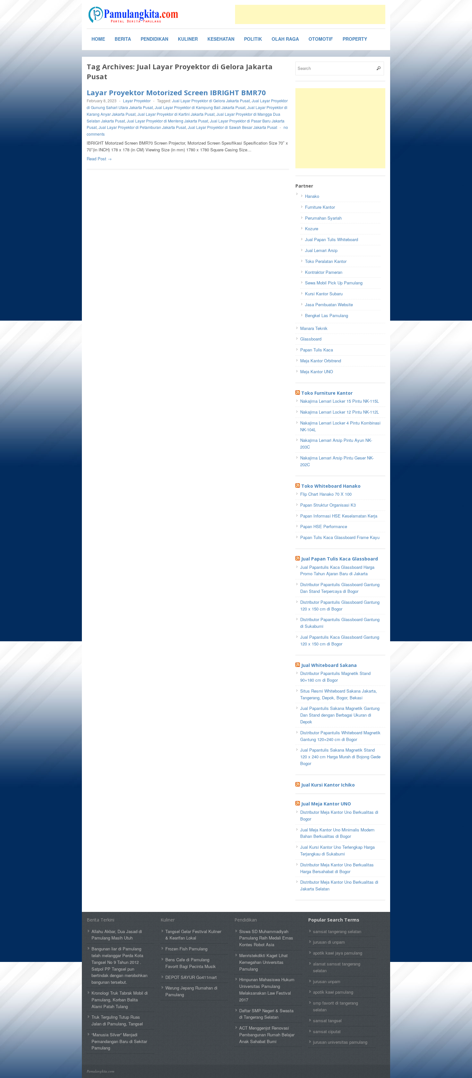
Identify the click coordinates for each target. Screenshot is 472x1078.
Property (355, 39)
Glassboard (310, 339)
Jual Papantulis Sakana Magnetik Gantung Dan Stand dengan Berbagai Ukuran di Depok (340, 715)
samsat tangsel (327, 1020)
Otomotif (321, 39)
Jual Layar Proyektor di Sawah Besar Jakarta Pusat (232, 127)
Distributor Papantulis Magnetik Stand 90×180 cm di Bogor (335, 676)
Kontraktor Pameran (323, 272)
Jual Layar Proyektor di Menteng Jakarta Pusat (167, 120)
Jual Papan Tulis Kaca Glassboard (339, 559)
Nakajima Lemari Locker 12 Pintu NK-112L (339, 412)
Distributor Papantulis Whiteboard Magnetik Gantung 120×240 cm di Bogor (340, 735)
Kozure (311, 228)
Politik (253, 39)
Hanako (312, 196)
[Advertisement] (310, 14)
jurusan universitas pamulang (340, 1042)
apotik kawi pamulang (333, 992)
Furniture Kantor (320, 207)
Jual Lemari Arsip (321, 250)
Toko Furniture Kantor (327, 393)
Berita (123, 39)
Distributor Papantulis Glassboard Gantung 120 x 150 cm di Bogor (340, 605)
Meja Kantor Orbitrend (320, 361)
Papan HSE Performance (323, 526)
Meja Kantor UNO (316, 371)
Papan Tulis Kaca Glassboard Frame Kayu (340, 537)
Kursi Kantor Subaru (324, 294)
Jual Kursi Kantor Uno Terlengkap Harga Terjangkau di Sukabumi (337, 850)
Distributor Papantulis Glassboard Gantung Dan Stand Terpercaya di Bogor (340, 587)
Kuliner (188, 39)
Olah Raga (285, 39)
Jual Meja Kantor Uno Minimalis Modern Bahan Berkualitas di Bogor (337, 833)
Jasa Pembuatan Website (329, 304)
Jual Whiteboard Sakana (329, 665)
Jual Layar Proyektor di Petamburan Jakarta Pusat (142, 127)
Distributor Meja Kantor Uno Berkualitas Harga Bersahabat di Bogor (337, 868)
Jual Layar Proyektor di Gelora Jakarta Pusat (211, 100)
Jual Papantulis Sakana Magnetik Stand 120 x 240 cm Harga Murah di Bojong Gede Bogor (340, 756)
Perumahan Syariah (323, 218)
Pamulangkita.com (100, 1071)
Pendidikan (154, 39)
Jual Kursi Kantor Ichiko (328, 785)
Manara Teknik (314, 328)
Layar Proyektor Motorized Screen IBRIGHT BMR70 (176, 92)
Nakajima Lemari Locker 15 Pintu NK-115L (339, 401)
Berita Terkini (100, 920)
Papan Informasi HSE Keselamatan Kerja (338, 516)
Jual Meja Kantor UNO (326, 804)
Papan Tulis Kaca (316, 350)
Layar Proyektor (137, 100)
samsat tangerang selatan (337, 931)
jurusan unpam (326, 981)
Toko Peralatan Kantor (325, 261)
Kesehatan (220, 39)
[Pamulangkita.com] (135, 14)
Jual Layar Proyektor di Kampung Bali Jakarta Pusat (200, 107)
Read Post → (99, 159)
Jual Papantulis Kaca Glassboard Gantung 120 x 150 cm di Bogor (339, 640)
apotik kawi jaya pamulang (337, 953)
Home (98, 39)
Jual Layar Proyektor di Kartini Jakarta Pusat (175, 114)
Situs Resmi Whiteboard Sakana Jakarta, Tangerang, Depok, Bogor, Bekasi (338, 694)
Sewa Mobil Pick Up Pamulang (334, 283)
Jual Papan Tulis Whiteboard (331, 239)
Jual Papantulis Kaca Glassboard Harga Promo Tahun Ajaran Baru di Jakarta (337, 570)
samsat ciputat (327, 1031)
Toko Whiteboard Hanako (331, 486)
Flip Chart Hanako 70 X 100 (326, 494)
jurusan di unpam (329, 942)
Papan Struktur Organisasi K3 (328, 505)
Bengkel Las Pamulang (326, 315)
